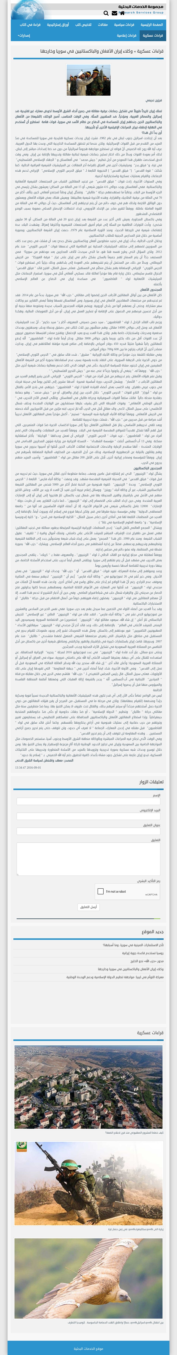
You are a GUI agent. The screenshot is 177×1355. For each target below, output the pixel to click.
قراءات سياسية (124, 25)
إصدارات (24, 35)
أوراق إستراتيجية (58, 25)
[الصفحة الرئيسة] (123, 13)
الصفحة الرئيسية (152, 25)
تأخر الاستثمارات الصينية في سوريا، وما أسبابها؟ (133, 945)
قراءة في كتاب (30, 25)
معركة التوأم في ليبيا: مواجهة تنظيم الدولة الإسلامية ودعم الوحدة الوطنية (115, 977)
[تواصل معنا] (115, 13)
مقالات (103, 25)
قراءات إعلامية (126, 35)
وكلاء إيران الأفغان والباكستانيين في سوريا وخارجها (131, 969)
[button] (106, 13)
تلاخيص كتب (83, 25)
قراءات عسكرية (153, 35)
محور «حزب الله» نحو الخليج (147, 961)
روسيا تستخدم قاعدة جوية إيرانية (143, 953)
